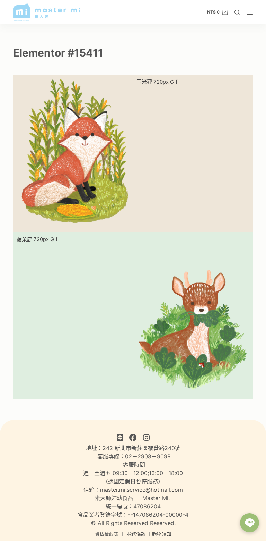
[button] (249, 522)
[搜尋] (237, 12)
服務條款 (136, 534)
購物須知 (161, 534)
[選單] (250, 12)
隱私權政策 (107, 534)
